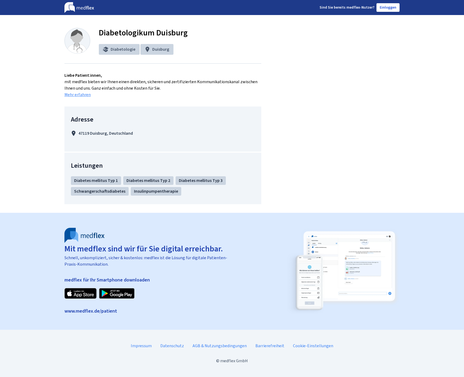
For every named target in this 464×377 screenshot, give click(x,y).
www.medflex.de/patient (90, 311)
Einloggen (388, 7)
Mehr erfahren (77, 94)
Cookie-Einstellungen (313, 346)
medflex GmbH (234, 361)
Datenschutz (172, 346)
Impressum (141, 346)
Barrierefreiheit (269, 346)
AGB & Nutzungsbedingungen (220, 346)
